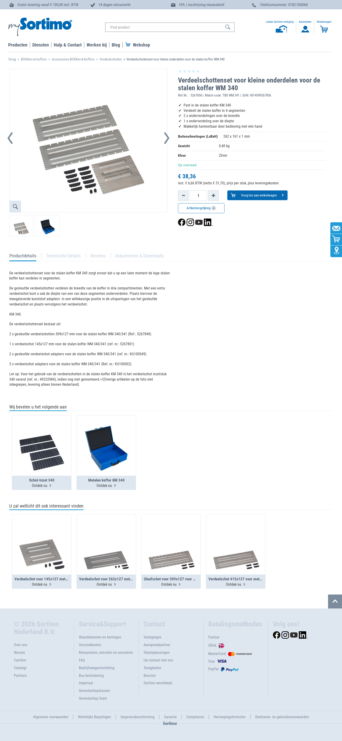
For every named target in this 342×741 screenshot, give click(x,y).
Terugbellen (152, 668)
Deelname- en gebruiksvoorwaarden (282, 717)
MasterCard (217, 653)
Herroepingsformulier (230, 717)
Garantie (170, 717)
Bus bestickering (91, 675)
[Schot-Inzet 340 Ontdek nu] (41, 434)
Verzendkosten (90, 645)
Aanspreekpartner (157, 645)
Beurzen (150, 675)
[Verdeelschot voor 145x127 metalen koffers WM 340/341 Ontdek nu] (41, 533)
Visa (211, 661)
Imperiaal (86, 683)
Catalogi (20, 668)
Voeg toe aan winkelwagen (258, 195)
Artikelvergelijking (199, 208)
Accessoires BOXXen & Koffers (73, 59)
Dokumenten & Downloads (139, 256)
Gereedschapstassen (94, 690)
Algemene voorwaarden (50, 717)
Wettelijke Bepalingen (94, 717)
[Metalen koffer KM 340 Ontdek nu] (106, 434)
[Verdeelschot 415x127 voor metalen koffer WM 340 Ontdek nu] (235, 533)
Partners (20, 675)
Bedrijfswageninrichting (96, 668)
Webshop (141, 45)
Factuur (214, 637)
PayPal (213, 669)
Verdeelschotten (111, 59)
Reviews (98, 256)
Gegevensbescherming (137, 717)
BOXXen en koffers (34, 59)
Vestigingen (152, 637)
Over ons (20, 645)
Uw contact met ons (158, 660)
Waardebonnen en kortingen (100, 637)
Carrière (20, 660)
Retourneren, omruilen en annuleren (106, 652)
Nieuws (19, 652)
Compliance (195, 717)
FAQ (82, 660)
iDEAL (212, 645)
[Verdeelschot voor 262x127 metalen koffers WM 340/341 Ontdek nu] (106, 533)
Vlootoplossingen (157, 652)
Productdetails (22, 257)
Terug (12, 59)
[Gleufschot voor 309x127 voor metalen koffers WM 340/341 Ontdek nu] (171, 533)
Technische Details (63, 256)
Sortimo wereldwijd (158, 683)
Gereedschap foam (93, 698)
